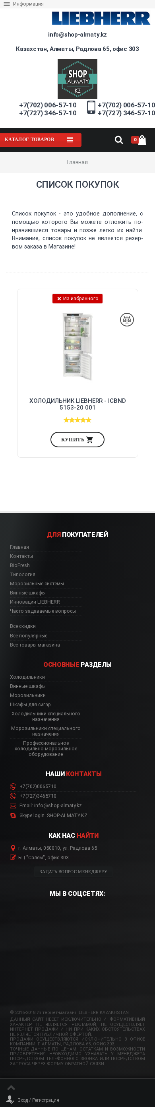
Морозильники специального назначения (46, 731)
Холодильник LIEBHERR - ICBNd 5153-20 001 (77, 404)
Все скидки (23, 626)
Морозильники (28, 695)
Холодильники (27, 677)
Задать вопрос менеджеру (73, 872)
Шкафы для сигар (30, 704)
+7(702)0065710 (37, 786)
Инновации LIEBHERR (35, 602)
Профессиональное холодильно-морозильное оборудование (46, 748)
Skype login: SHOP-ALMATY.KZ (52, 815)
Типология (22, 574)
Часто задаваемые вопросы (43, 611)
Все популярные (28, 636)
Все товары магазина (35, 645)
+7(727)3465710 (37, 796)
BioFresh (20, 565)
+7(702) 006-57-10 (47, 105)
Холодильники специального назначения (46, 716)
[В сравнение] (127, 320)
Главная (19, 547)
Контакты (21, 556)
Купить (73, 440)
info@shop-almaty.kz (77, 34)
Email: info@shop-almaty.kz (50, 805)
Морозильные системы (37, 584)
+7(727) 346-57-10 (47, 113)
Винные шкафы (28, 593)
